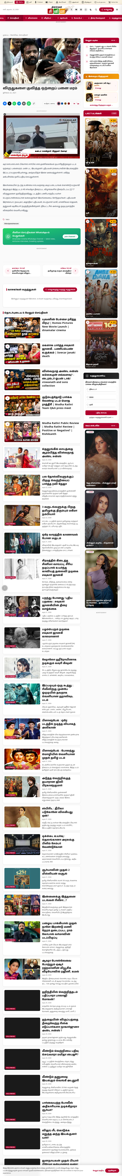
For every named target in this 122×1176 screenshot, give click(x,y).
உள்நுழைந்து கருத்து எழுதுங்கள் (61, 289)
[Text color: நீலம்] (62, 103)
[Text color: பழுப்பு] (65, 103)
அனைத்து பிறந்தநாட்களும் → (101, 105)
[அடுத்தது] (117, 588)
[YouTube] (76, 9)
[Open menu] (117, 9)
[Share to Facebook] (5, 103)
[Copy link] (34, 103)
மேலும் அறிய (98, 1170)
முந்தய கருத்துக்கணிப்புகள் (100, 417)
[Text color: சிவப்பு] (69, 103)
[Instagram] (81, 9)
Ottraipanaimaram (11, 224)
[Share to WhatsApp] (14, 103)
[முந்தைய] (5, 588)
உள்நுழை (108, 9)
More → (114, 40)
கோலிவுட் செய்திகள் (19, 35)
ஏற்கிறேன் (112, 1170)
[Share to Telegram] (19, 103)
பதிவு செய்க (101, 413)
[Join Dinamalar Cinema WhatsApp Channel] (86, 9)
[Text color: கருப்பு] (59, 103)
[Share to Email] (24, 103)
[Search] (96, 9)
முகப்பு (5, 35)
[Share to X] (9, 103)
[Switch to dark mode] (91, 9)
